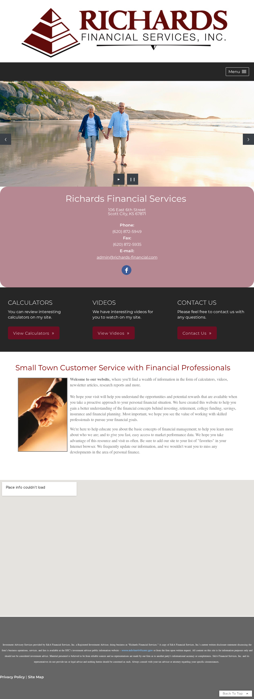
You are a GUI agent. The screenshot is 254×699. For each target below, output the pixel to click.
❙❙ (132, 179)
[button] (237, 71)
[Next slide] (248, 139)
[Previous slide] (5, 139)
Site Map (36, 677)
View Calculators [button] (31, 333)
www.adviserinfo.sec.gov (137, 650)
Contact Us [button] (195, 333)
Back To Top (233, 693)
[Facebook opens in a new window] (126, 270)
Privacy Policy (12, 677)
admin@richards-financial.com (127, 257)
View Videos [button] (111, 333)
